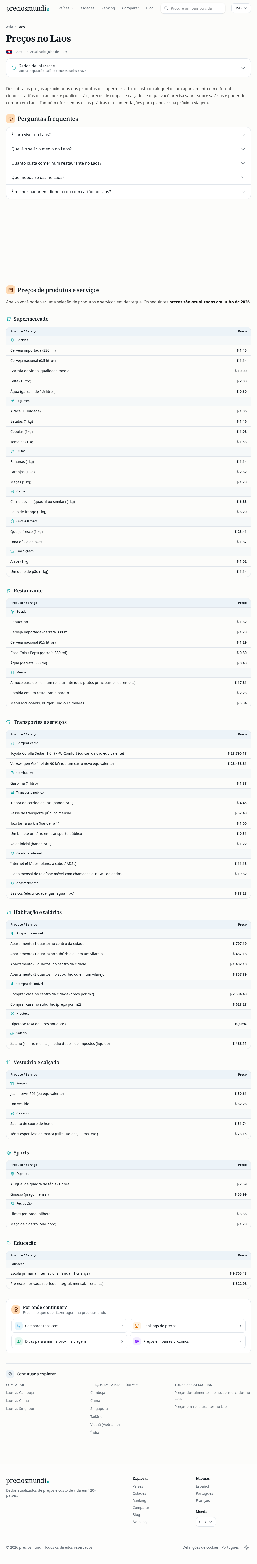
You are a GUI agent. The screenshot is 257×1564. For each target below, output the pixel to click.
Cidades (87, 8)
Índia (94, 1432)
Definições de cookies (201, 1547)
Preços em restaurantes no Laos (201, 1406)
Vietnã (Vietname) (105, 1424)
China (95, 1400)
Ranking (108, 8)
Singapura (99, 1408)
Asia (9, 26)
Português (204, 1493)
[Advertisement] (128, 240)
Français (203, 1500)
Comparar (130, 8)
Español (202, 1486)
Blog (150, 8)
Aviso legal (142, 1521)
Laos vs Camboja (20, 1392)
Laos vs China (17, 1400)
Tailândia (98, 1416)
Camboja (97, 1392)
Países (64, 8)
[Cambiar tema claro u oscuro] (246, 1547)
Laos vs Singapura (21, 1408)
